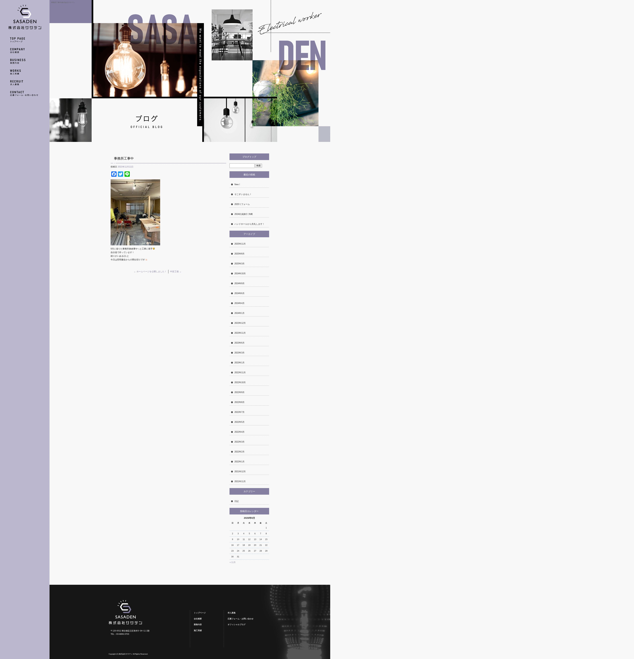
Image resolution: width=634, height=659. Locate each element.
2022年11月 (240, 372)
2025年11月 (240, 244)
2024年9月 (239, 283)
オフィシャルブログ (237, 624)
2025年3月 (239, 263)
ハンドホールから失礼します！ (249, 224)
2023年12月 (240, 323)
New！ (237, 184)
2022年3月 (239, 442)
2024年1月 (239, 313)
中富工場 (175, 271)
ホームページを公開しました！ (150, 271)
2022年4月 (239, 432)
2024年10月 (240, 273)
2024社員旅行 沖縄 (243, 214)
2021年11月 (240, 481)
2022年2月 (239, 451)
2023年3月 (239, 352)
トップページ (25, 40)
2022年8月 (239, 402)
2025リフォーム (242, 204)
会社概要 (25, 51)
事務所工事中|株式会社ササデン (63, 2)
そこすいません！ (243, 194)
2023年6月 (239, 343)
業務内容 (25, 62)
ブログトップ (249, 156)
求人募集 (25, 83)
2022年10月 (240, 382)
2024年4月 (239, 303)
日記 (236, 501)
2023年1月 (239, 362)
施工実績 (25, 73)
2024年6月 (239, 293)
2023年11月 (240, 333)
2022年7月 (239, 412)
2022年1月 (239, 461)
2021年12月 (240, 471)
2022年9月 (239, 392)
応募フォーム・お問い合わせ (25, 94)
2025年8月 (239, 253)
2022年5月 (239, 422)
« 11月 (233, 562)
